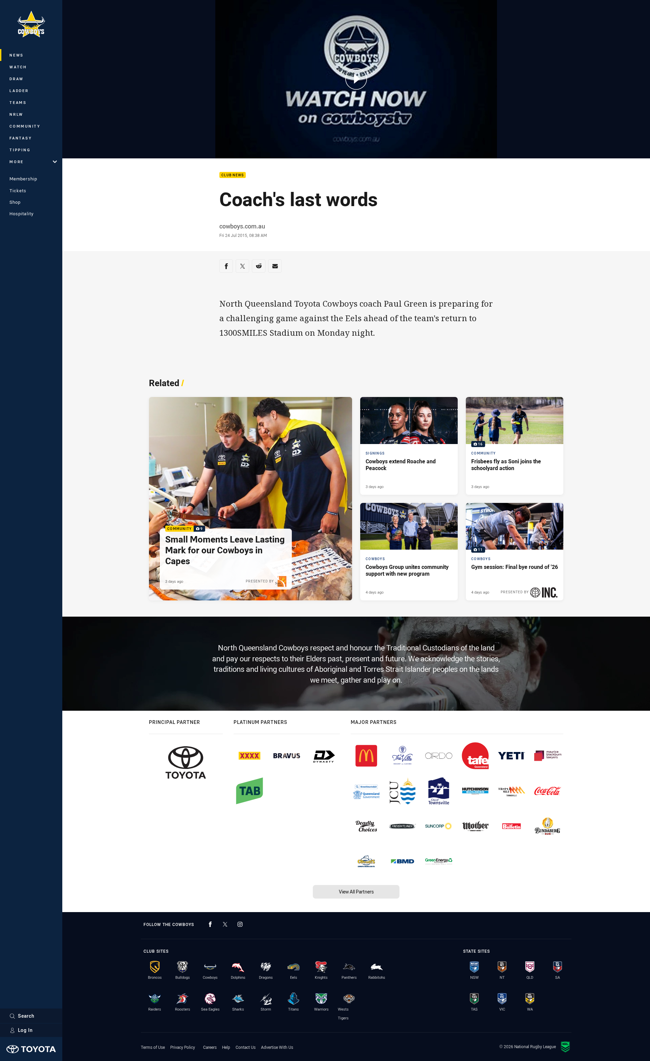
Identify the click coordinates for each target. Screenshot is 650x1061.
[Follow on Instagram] (240, 924)
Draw (16, 78)
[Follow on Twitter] (225, 924)
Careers (210, 1047)
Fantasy (20, 137)
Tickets (17, 190)
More (16, 161)
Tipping (19, 149)
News (16, 55)
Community (25, 126)
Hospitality (21, 214)
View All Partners (356, 891)
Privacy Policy (182, 1047)
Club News (232, 175)
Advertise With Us (277, 1047)
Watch (18, 66)
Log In (25, 1030)
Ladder (19, 90)
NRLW (16, 114)
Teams (18, 102)
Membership (23, 179)
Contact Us (246, 1047)
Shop (15, 202)
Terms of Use (153, 1047)
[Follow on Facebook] (210, 924)
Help (226, 1047)
